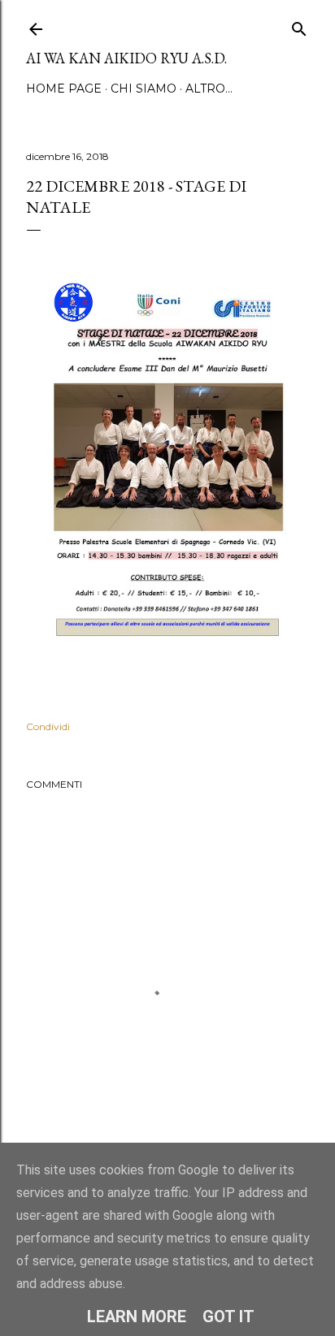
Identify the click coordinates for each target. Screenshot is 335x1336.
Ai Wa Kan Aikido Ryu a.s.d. (126, 58)
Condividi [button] (48, 726)
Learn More (136, 1316)
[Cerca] (299, 25)
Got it (228, 1316)
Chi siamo (143, 88)
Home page (64, 88)
